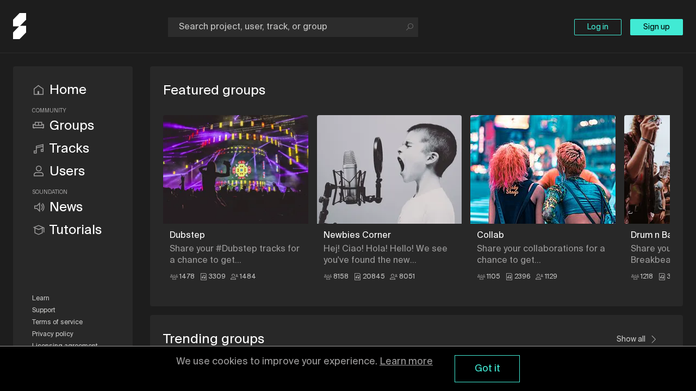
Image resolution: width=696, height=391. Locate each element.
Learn (40, 298)
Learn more (406, 362)
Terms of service (57, 322)
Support (43, 310)
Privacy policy (52, 334)
